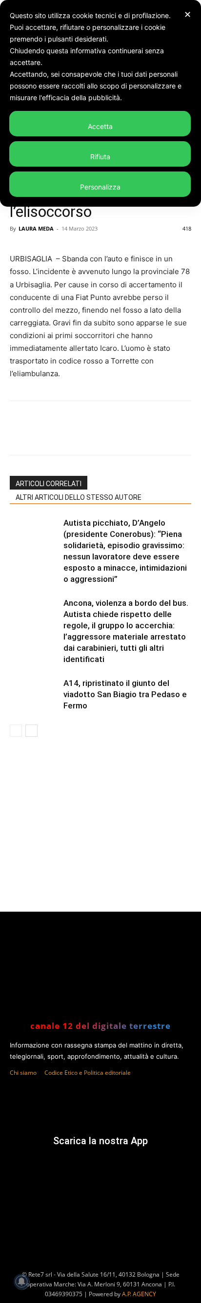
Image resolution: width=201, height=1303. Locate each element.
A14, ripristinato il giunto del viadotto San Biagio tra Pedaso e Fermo (125, 694)
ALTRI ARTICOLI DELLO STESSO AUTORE (78, 497)
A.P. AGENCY (139, 1294)
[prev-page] (16, 731)
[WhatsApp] (95, 435)
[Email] (140, 435)
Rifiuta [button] (100, 156)
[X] (72, 435)
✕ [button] (187, 14)
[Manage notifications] (21, 1281)
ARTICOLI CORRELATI (48, 484)
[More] (163, 435)
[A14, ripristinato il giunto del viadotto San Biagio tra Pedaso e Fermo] (34, 694)
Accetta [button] (100, 126)
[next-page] (31, 731)
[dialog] (100, 103)
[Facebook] (50, 435)
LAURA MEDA (36, 228)
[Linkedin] (117, 435)
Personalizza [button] (100, 187)
